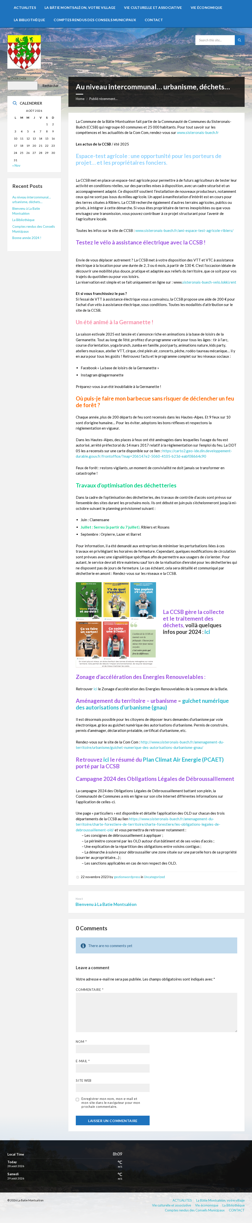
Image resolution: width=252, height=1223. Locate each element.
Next (79, 899)
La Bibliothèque (23, 220)
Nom (81, 1042)
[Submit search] (240, 40)
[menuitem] (25, 7)
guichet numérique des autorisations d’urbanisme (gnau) (152, 704)
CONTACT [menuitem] (237, 1210)
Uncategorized (154, 877)
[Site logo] (24, 67)
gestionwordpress (127, 877)
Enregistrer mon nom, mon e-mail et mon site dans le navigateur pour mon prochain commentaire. (110, 1103)
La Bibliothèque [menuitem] (233, 1205)
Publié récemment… (103, 99)
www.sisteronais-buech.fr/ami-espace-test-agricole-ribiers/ (184, 230)
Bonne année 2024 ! (26, 238)
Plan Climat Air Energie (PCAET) (183, 759)
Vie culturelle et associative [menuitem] (171, 1205)
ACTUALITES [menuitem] (182, 1200)
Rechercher (17, 78)
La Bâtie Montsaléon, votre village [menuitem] (220, 1200)
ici (207, 631)
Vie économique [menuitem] (206, 1205)
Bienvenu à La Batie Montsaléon (106, 904)
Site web (83, 1080)
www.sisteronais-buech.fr (198, 132)
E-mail (83, 1061)
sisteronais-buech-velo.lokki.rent (209, 282)
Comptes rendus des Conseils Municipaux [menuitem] (195, 1210)
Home (80, 99)
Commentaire (89, 990)
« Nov (16, 165)
